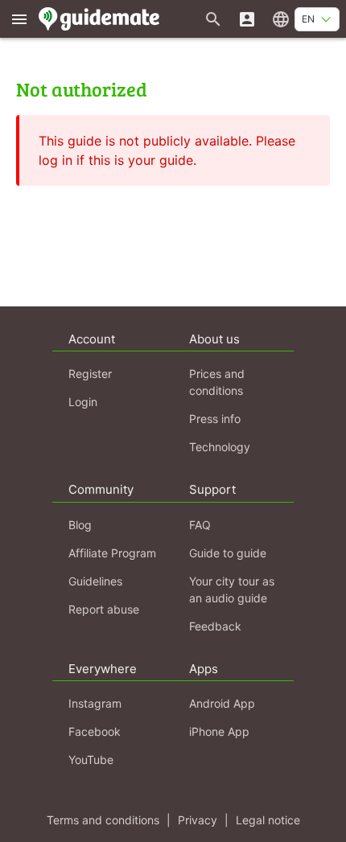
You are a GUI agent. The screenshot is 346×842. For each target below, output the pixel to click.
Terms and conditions (103, 820)
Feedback (215, 626)
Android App (222, 703)
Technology (219, 447)
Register (90, 373)
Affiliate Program (112, 553)
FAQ (200, 525)
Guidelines (95, 581)
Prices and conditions (217, 382)
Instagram (95, 703)
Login (82, 402)
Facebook (94, 731)
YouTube (90, 759)
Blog (80, 525)
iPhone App (219, 731)
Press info (215, 418)
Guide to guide (227, 553)
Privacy (197, 820)
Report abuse (103, 609)
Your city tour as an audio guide (231, 589)
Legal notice (268, 820)
